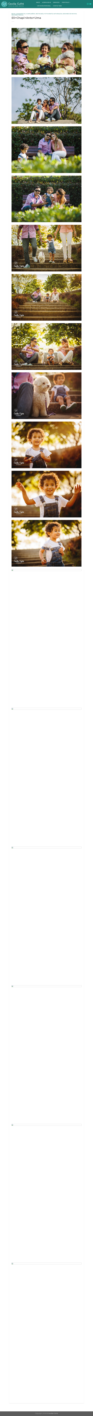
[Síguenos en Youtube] (90, 4)
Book (13, 13)
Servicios (56, 2)
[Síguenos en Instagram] (88, 4)
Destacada (40, 13)
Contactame (57, 6)
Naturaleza (57, 13)
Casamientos (20, 13)
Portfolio (65, 2)
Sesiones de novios (70, 13)
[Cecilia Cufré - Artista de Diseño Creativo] (17, 4)
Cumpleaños (30, 13)
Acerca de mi (46, 2)
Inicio (38, 2)
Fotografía (48, 13)
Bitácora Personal (44, 6)
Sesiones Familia (17, 15)
